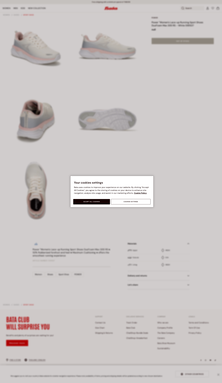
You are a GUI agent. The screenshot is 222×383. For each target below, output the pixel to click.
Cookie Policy (140, 193)
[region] (112, 191)
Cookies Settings (131, 202)
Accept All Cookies (91, 202)
